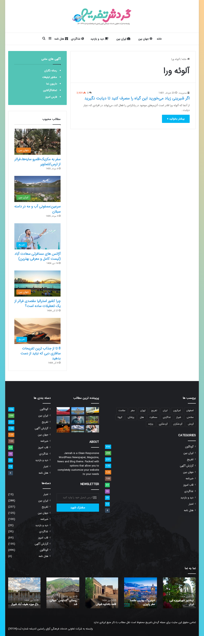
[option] (179, 592)
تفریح (154, 410)
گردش (191, 424)
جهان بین (144, 39)
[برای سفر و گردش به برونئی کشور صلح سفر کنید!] (77, 411)
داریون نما (51, 84)
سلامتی (190, 417)
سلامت (122, 410)
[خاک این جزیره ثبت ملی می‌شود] (63, 411)
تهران (143, 410)
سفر (133, 410)
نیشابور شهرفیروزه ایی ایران (181, 602)
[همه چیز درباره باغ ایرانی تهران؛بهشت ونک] (92, 419)
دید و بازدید (97, 39)
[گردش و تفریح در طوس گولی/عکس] (77, 428)
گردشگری (163, 424)
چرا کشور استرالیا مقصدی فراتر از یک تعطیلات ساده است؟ (38, 303)
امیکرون (177, 410)
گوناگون (189, 447)
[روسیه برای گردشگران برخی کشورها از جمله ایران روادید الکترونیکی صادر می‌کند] (63, 419)
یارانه (150, 424)
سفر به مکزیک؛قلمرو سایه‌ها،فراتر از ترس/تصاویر (38, 161)
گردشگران (177, 424)
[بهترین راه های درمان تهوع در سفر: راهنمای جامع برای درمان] (77, 419)
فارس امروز (51, 97)
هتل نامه (59, 39)
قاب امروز (188, 485)
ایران (165, 410)
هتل (142, 417)
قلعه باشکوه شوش (106, 604)
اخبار (191, 504)
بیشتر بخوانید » (176, 119)
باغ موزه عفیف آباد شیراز (24, 604)
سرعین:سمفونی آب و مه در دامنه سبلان (37, 209)
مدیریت (183, 93)
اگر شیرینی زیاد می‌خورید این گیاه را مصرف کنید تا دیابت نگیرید (137, 98)
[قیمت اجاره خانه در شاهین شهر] (92, 428)
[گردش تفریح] (102, 16)
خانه (159, 39)
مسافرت (153, 417)
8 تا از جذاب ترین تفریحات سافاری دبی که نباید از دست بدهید (41, 353)
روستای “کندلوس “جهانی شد (63, 602)
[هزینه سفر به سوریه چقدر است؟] (63, 428)
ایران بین (121, 39)
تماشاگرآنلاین (50, 90)
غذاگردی (76, 39)
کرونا (120, 417)
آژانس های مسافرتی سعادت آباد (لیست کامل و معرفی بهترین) (38, 256)
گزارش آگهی (186, 466)
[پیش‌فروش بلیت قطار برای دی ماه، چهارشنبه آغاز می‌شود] (92, 411)
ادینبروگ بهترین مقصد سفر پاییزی (142, 602)
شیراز (178, 417)
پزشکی (131, 417)
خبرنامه (189, 478)
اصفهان (190, 410)
